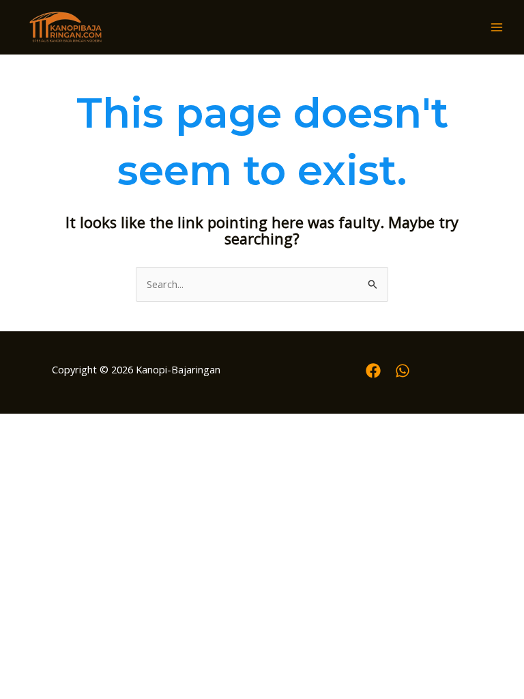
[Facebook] (373, 370)
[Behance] (402, 370)
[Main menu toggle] (496, 27)
